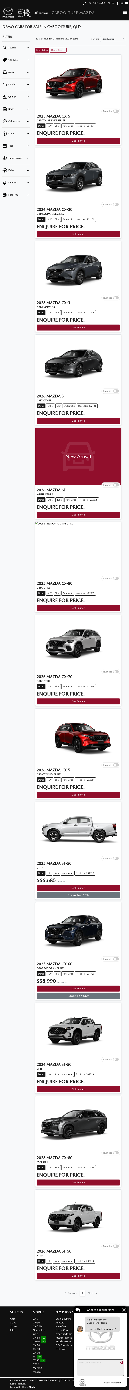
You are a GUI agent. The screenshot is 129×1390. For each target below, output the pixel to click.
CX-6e (36, 1337)
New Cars (61, 1326)
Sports (13, 1326)
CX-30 (36, 1322)
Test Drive (61, 1349)
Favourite (107, 111)
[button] (125, 12)
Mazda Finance (64, 1337)
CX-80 (36, 1349)
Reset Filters (42, 50)
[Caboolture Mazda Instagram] (123, 3)
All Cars (60, 1322)
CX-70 (36, 1345)
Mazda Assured (64, 1341)
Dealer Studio (28, 1387)
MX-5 (36, 1364)
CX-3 (35, 1318)
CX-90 (36, 1352)
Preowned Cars (64, 1333)
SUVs (13, 1322)
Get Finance (78, 140)
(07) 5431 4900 (96, 3)
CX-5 (35, 1333)
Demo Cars (62, 1330)
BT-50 (36, 1360)
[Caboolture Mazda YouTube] (127, 3)
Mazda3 (37, 1371)
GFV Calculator (64, 1345)
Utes (12, 1330)
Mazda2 (37, 1367)
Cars (12, 1318)
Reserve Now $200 (78, 895)
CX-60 (36, 1341)
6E (34, 1356)
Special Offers (63, 1318)
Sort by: (95, 39)
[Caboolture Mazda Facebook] (118, 3)
